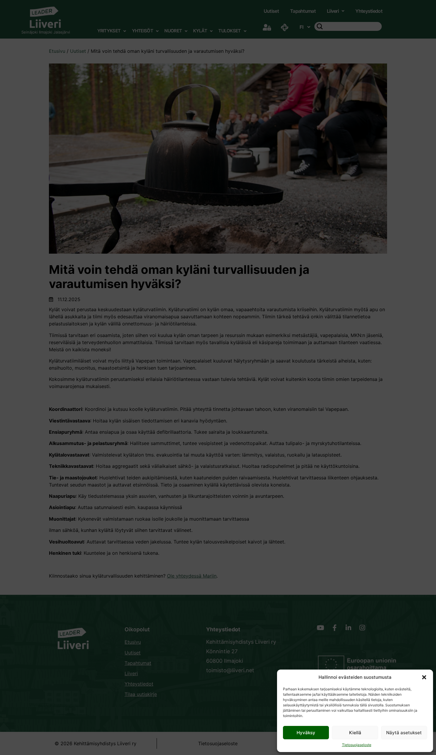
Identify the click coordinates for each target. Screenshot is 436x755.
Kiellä (355, 732)
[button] (424, 677)
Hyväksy (306, 732)
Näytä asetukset (404, 732)
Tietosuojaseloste (356, 745)
